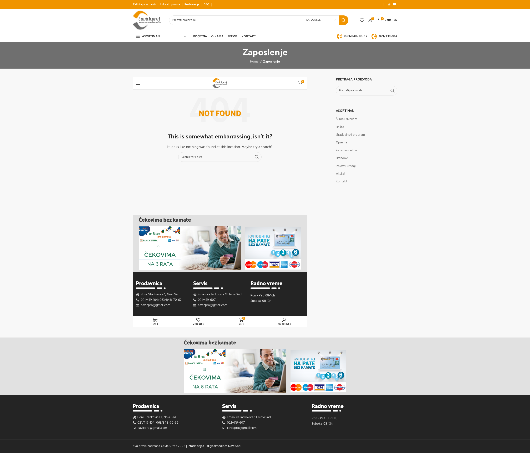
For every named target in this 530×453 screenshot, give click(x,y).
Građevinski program (350, 135)
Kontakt (341, 181)
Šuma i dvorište (347, 119)
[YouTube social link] (394, 4)
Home (254, 61)
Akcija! (340, 174)
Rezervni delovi (346, 150)
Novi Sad (234, 446)
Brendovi (342, 158)
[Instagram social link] (389, 4)
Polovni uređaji (346, 166)
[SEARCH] (343, 20)
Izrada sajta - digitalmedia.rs (207, 446)
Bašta (340, 127)
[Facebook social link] (384, 4)
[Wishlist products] (362, 20)
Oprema (341, 142)
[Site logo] (147, 20)
